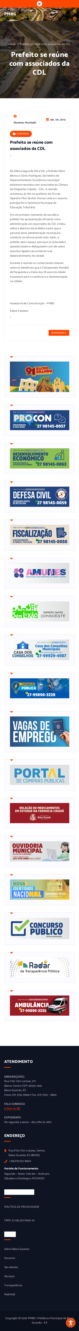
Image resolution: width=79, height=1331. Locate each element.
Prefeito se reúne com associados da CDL (45, 44)
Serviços (9, 1276)
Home (12, 44)
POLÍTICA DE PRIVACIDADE (21, 1207)
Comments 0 (58, 332)
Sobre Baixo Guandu (17, 1249)
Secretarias (11, 1267)
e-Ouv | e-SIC (12, 1108)
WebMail (9, 1294)
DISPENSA (23, 134)
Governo (9, 1258)
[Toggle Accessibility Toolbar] (70, 1322)
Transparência (13, 1285)
